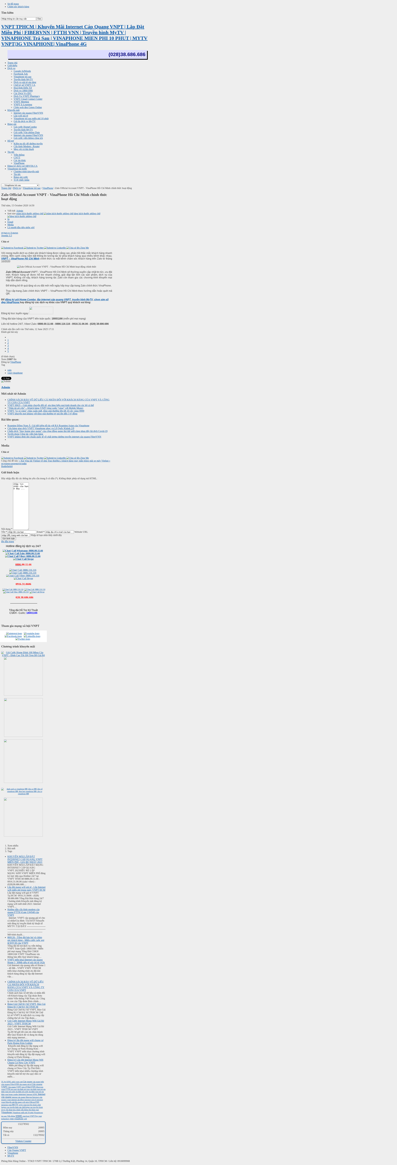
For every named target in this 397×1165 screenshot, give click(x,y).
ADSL (9, 1082)
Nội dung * (6, 529)
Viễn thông (11, 1116)
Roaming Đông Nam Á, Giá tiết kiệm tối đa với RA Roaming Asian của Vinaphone (48, 425)
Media (10, 224)
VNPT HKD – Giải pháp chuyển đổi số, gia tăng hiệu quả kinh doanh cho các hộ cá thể (50, 405)
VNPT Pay (34, 1116)
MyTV (15, 1104)
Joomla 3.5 (6, 235)
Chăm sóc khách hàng (18, 6)
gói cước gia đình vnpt (30, 1092)
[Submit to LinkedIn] (55, 247)
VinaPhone (47, 188)
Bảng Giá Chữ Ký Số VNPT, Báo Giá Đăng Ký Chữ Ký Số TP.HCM (26, 1005)
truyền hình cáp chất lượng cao (21, 1107)
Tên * (4, 532)
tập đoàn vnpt (34, 1110)
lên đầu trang (7, 541)
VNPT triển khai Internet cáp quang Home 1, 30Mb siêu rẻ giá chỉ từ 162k (26, 961)
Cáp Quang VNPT (16, 1150)
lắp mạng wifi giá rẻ (22, 1102)
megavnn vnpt (6, 1105)
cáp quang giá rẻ (25, 1084)
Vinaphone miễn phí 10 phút (23, 1113)
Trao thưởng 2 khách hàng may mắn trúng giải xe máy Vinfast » (79, 460)
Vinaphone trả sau (31, 188)
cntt (21, 1082)
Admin (19, 210)
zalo (9, 370)
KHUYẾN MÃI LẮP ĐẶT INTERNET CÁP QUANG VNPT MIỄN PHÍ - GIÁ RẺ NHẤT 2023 (24, 859)
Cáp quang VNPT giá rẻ (17, 1087)
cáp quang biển (38, 1082)
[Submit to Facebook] (12, 247)
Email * (41, 532)
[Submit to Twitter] (34, 247)
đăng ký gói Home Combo (20, 299)
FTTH (8, 1089)
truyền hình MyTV (82, 299)
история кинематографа (14, 463)
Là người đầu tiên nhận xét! (21, 227)
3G (2, 1082)
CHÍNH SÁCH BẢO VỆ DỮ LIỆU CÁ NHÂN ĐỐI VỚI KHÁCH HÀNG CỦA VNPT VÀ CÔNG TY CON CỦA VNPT (25, 985)
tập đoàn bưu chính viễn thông (17, 1110)
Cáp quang (28, 1082)
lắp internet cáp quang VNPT (54, 299)
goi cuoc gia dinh (17, 1089)
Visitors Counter (23, 1141)
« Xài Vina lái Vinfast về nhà (33, 460)
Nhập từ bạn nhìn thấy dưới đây (46, 535)
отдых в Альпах (9, 232)
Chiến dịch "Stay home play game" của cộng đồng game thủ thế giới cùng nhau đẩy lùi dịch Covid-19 (57, 431)
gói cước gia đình (15, 1092)
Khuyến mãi (10, 1102)
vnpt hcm (26, 1116)
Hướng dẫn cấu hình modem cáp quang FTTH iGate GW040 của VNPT (23, 912)
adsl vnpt (16, 1082)
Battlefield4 (7, 466)
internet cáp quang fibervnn (22, 1097)
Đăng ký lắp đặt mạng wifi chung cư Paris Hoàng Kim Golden (25, 1041)
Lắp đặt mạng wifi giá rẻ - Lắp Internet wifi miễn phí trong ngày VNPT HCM (26, 888)
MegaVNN (34, 1102)
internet (23, 1094)
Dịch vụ (17, 188)
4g (5, 1082)
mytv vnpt (23, 1105)
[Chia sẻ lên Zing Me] (77, 247)
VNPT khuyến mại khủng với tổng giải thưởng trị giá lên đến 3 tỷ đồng (42, 413)
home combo (14, 1094)
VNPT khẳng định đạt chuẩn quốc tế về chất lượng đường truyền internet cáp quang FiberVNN (54, 436)
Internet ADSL (32, 1094)
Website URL (81, 532)
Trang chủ (6, 188)
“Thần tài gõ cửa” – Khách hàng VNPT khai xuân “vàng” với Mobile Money (45, 408)
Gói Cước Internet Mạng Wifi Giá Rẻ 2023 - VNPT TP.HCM (25, 1022)
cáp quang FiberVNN (10, 1084)
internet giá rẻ (30, 1100)
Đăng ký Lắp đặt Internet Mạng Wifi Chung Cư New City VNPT (25, 1061)
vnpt (19, 1115)
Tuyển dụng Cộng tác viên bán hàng (25, 434)
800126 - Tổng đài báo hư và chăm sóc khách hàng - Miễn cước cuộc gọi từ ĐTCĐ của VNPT (25, 940)
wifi (25, 1119)
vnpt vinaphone (15, 373)
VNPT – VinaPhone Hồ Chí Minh (20, 258)
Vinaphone (7, 1112)
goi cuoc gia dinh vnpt (32, 1089)
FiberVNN (31, 1087)
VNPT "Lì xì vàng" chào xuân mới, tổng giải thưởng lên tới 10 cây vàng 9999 (45, 411)
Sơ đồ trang (13, 3)
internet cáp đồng (17, 1100)
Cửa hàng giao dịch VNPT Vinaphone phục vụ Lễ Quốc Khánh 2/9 (40, 428)
